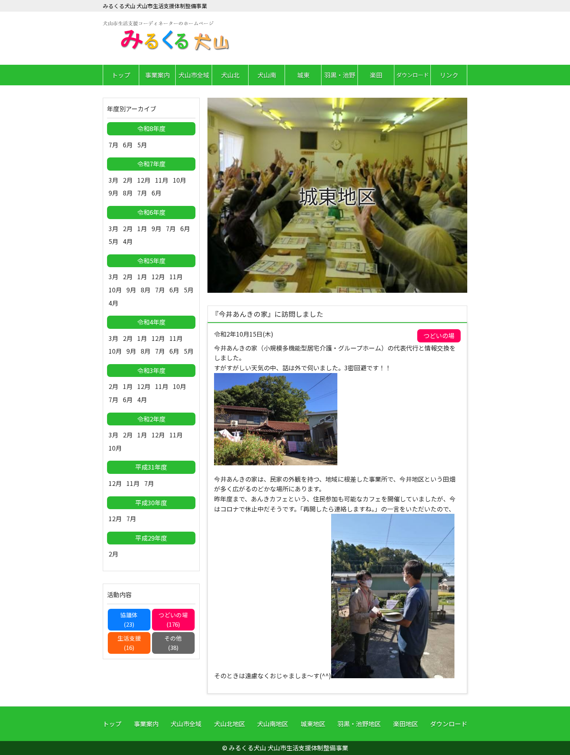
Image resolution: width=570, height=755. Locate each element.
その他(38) (173, 642)
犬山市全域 (193, 74)
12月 (143, 180)
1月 (142, 228)
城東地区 (313, 723)
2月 (128, 180)
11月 (161, 180)
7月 (113, 144)
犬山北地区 (229, 723)
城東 (303, 74)
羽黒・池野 (339, 74)
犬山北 (230, 74)
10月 (179, 180)
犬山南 (266, 74)
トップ (121, 74)
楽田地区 (405, 723)
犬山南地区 (272, 723)
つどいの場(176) (173, 619)
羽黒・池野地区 (359, 723)
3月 (113, 180)
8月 (128, 192)
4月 (128, 241)
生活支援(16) (129, 642)
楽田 (376, 74)
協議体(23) (129, 619)
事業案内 (157, 74)
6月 (128, 144)
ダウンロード (412, 75)
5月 (142, 144)
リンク (449, 74)
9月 (113, 192)
